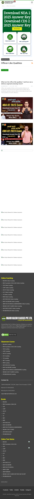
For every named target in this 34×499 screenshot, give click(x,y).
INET (4, 418)
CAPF (4, 408)
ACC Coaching (6, 356)
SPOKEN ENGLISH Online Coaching (11, 310)
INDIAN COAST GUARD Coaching (11, 372)
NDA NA (5, 442)
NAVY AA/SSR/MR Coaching (9, 367)
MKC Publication (10, 53)
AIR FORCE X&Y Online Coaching (10, 299)
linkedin (16, 490)
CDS (4, 406)
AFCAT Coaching (7, 353)
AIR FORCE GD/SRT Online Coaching (11, 308)
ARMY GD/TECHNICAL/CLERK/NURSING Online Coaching (16, 303)
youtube (22, 490)
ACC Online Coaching (8, 292)
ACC (4, 413)
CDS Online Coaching (8, 285)
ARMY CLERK (6, 469)
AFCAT (4, 411)
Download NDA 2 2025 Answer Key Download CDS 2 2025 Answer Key (17, 19)
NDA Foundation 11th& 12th (9, 404)
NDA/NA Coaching (7, 344)
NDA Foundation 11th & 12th (9, 444)
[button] (17, 32)
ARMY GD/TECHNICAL (8, 467)
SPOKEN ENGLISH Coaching (9, 374)
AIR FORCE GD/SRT (7, 431)
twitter (11, 490)
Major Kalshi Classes (21, 326)
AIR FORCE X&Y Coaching (9, 365)
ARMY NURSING (6, 471)
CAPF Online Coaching (8, 287)
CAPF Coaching (6, 351)
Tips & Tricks (5, 70)
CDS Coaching (6, 349)
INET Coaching (6, 360)
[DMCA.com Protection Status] (9, 334)
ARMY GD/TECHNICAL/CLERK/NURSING (12, 427)
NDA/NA (5, 402)
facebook (5, 490)
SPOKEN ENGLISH (7, 434)
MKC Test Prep (24, 53)
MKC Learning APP (24, 41)
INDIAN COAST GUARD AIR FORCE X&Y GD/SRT (14, 474)
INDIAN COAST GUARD (8, 429)
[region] (17, 32)
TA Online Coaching (7, 294)
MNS (4, 420)
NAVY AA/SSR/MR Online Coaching (11, 301)
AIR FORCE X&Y (6, 422)
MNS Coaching (6, 362)
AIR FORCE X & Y (7, 462)
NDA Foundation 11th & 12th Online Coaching (13, 283)
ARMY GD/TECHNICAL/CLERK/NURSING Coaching (14, 369)
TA (3, 415)
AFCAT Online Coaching (8, 290)
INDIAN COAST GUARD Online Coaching (12, 306)
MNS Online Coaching (8, 296)
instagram (28, 490)
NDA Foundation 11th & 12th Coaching (12, 346)
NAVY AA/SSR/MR (7, 425)
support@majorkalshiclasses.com (9, 393)
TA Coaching (6, 358)
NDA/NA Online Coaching (9, 280)
